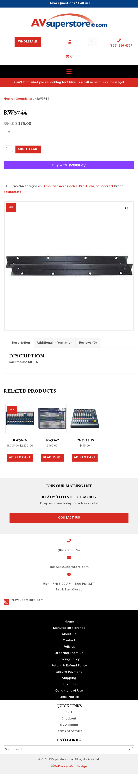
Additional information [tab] (54, 343)
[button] (126, 208)
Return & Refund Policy (69, 666)
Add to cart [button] (20, 457)
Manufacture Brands (69, 628)
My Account (69, 725)
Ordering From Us (69, 653)
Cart (69, 712)
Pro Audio (86, 186)
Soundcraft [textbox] (68, 750)
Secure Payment (69, 672)
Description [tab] (21, 343)
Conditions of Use (69, 691)
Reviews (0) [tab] (88, 343)
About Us (69, 634)
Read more (52, 457)
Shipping (69, 678)
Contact (69, 641)
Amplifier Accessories (60, 186)
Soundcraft (25, 99)
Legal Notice (69, 697)
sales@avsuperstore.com (69, 567)
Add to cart (28, 149)
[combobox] (69, 747)
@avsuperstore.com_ (28, 600)
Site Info (69, 685)
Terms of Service (69, 731)
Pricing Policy (69, 659)
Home (8, 99)
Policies (69, 647)
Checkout (69, 719)
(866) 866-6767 (120, 46)
